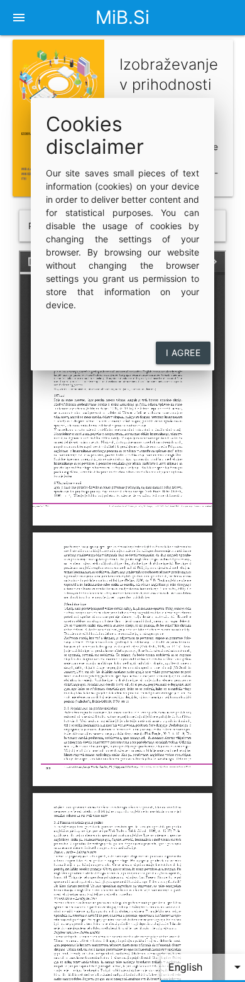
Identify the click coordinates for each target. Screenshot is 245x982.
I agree (183, 352)
